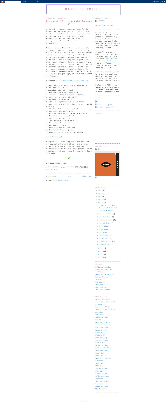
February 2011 (106, 241)
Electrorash (100, 335)
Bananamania (100, 315)
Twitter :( (99, 279)
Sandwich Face (101, 368)
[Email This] (78, 167)
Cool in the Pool (102, 322)
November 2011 (106, 214)
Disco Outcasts (101, 327)
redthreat (99, 363)
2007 (100, 257)
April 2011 (105, 235)
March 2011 (105, 238)
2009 (100, 251)
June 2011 (104, 229)
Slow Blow (99, 371)
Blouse (98, 320)
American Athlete (102, 307)
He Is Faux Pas (101, 345)
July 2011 (104, 226)
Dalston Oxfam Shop (103, 325)
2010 (100, 248)
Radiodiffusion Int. (104, 358)
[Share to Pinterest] (87, 167)
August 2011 (105, 223)
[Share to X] (83, 167)
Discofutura (100, 333)
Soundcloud (99, 282)
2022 (100, 190)
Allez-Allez (100, 304)
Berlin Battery (101, 317)
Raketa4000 (99, 361)
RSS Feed (84, 81)
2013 (100, 196)
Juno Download (105, 61)
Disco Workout (101, 330)
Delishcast (54, 169)
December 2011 (106, 205)
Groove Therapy (101, 340)
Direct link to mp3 (54, 137)
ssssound (99, 379)
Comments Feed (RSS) (106, 107)
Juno (107, 59)
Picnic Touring (101, 277)
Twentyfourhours (102, 384)
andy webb (101, 21)
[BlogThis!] (81, 167)
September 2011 (106, 220)
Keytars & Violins (103, 348)
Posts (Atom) (63, 180)
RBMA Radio (99, 285)
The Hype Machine (102, 290)
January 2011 (105, 244)
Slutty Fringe (101, 374)
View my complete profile (104, 25)
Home (69, 176)
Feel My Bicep (101, 338)
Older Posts (87, 176)
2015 (100, 193)
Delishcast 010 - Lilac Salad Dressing (69, 21)
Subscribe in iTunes (69, 81)
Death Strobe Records (104, 274)
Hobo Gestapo (100, 287)
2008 (100, 254)
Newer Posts (51, 176)
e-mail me (112, 43)
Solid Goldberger (102, 376)
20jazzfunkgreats (102, 299)
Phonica (114, 59)
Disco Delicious (83, 9)
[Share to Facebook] (85, 167)
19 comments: (70, 167)
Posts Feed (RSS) (105, 105)
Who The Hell (100, 389)
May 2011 (104, 232)
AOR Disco (99, 312)
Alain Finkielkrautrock (105, 302)
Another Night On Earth (105, 309)
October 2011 (105, 217)
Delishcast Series (103, 267)
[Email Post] (76, 167)
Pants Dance (100, 356)
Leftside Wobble (102, 350)
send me (116, 72)
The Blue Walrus (102, 381)
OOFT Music (99, 353)
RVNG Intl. (99, 366)
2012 (100, 200)
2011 (100, 203)
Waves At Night (101, 386)
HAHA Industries (102, 343)
